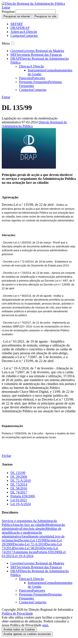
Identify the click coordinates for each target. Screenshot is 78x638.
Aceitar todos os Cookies (19, 629)
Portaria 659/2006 (22, 496)
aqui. (45, 625)
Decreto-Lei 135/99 (31, 540)
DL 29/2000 (18, 476)
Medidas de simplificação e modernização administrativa (31, 532)
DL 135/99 (17, 473)
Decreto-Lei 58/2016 (27, 548)
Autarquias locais (25, 552)
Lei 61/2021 (18, 500)
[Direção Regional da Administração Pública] (33, 3)
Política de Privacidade (17, 613)
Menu (6, 43)
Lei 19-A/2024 (20, 504)
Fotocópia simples (33, 528)
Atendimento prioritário (37, 536)
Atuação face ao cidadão (29, 525)
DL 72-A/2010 (20, 480)
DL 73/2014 (18, 484)
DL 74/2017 (18, 492)
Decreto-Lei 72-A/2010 (29, 544)
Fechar (6, 456)
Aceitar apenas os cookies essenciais (27, 634)
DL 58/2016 (18, 488)
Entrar (6, 7)
